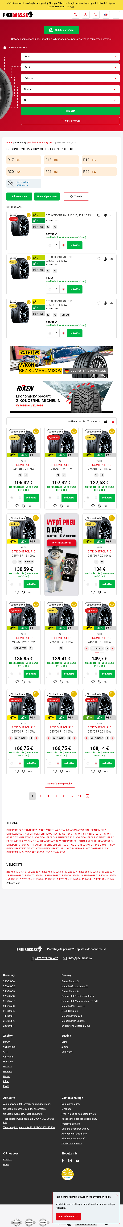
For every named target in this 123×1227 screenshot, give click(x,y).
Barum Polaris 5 (70, 981)
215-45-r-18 (12, 871)
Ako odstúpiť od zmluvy (74, 1133)
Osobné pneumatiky (38, 142)
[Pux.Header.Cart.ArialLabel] (96, 15)
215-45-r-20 (24, 871)
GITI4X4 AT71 (85, 841)
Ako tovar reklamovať (73, 1138)
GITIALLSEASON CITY (94, 830)
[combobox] (70, 57)
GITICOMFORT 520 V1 (97, 848)
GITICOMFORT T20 (40, 833)
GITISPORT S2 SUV (67, 837)
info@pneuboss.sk (80, 958)
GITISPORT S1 (78, 833)
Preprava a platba (71, 1123)
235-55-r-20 (54, 879)
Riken (6, 1081)
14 (79, 796)
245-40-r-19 (103, 879)
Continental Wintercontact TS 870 (80, 1001)
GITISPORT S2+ (70, 841)
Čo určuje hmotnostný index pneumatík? (24, 1108)
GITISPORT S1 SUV (16, 844)
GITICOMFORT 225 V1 (78, 844)
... (72, 796)
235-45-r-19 (52, 875)
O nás (6, 1164)
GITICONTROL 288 (47, 837)
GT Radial (8, 1056)
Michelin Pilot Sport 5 (73, 1020)
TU (72, 6)
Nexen (6, 1076)
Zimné (65, 1046)
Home (9, 142)
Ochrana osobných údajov (75, 1128)
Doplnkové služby (71, 1104)
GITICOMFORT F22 (56, 844)
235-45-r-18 (40, 875)
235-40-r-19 (15, 875)
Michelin (7, 1071)
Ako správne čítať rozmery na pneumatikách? (27, 1104)
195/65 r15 (9, 991)
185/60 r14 (9, 1016)
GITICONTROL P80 (88, 837)
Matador (7, 1066)
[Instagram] (70, 1160)
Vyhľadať (70, 110)
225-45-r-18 (37, 871)
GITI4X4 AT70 (58, 852)
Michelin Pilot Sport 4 (73, 1006)
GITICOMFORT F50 (16, 848)
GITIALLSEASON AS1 (17, 833)
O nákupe (66, 1108)
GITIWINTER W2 (49, 830)
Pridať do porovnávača (105, 215)
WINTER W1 (92, 833)
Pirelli (6, 1086)
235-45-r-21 (77, 875)
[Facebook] (63, 1160)
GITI (52, 142)
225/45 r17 (9, 986)
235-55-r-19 (41, 879)
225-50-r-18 (74, 871)
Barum (6, 1041)
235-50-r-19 (102, 875)
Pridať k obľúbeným (98, 215)
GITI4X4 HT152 (35, 848)
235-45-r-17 (28, 875)
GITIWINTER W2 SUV (21, 841)
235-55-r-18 (29, 879)
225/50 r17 (9, 1025)
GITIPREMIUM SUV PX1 (19, 852)
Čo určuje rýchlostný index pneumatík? (23, 1113)
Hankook (8, 1061)
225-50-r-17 (61, 871)
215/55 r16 (9, 1020)
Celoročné (67, 1051)
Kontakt (7, 1159)
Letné (64, 1041)
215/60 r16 (9, 1011)
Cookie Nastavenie (72, 1143)
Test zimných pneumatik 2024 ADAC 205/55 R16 (29, 1127)
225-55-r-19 (98, 871)
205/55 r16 (9, 981)
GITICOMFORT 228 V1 (55, 848)
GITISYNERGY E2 (76, 848)
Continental (9, 1046)
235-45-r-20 (65, 875)
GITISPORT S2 (13, 830)
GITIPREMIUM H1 (36, 844)
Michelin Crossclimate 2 (75, 986)
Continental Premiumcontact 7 (78, 996)
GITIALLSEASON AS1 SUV (47, 841)
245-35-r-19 (78, 879)
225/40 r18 (9, 996)
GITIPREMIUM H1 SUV (103, 844)
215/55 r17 (9, 1001)
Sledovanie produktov (111, 215)
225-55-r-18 (86, 871)
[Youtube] (77, 1160)
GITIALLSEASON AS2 (70, 830)
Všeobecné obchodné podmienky (79, 1118)
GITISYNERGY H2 (31, 830)
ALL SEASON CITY (103, 841)
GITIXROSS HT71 (41, 852)
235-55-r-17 (17, 879)
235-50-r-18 (89, 875)
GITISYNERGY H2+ (60, 833)
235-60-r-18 (66, 879)
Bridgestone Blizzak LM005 (76, 1025)
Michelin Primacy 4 (72, 1016)
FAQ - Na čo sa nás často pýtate (79, 1113)
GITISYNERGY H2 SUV (25, 837)
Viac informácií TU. (68, 1216)
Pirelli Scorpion (70, 1011)
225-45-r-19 (49, 871)
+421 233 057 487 (46, 958)
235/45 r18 (9, 1006)
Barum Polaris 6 (70, 991)
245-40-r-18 (91, 879)
